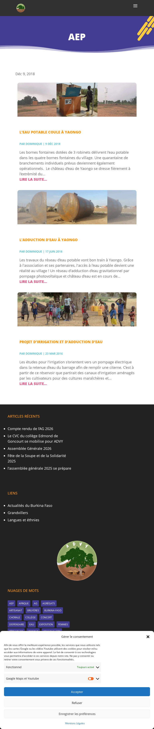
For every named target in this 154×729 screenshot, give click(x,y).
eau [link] (31, 624)
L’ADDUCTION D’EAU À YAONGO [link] (48, 239)
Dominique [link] (34, 144)
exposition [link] (46, 624)
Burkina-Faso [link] (52, 610)
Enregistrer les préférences (77, 714)
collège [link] (30, 617)
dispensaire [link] (16, 624)
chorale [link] (14, 617)
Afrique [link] (24, 603)
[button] (148, 637)
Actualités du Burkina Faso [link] (30, 505)
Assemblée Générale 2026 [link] (29, 448)
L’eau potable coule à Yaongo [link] (50, 132)
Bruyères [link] (33, 610)
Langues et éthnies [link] (23, 519)
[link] (20, 7)
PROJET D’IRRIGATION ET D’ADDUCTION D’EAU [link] (61, 341)
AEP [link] (11, 603)
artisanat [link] (15, 610)
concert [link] (46, 617)
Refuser (77, 703)
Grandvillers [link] (18, 512)
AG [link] (35, 603)
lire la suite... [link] (33, 179)
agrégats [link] (49, 603)
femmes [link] (63, 624)
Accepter (77, 692)
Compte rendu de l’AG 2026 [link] (30, 428)
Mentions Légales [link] (75, 723)
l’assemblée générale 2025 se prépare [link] (39, 468)
